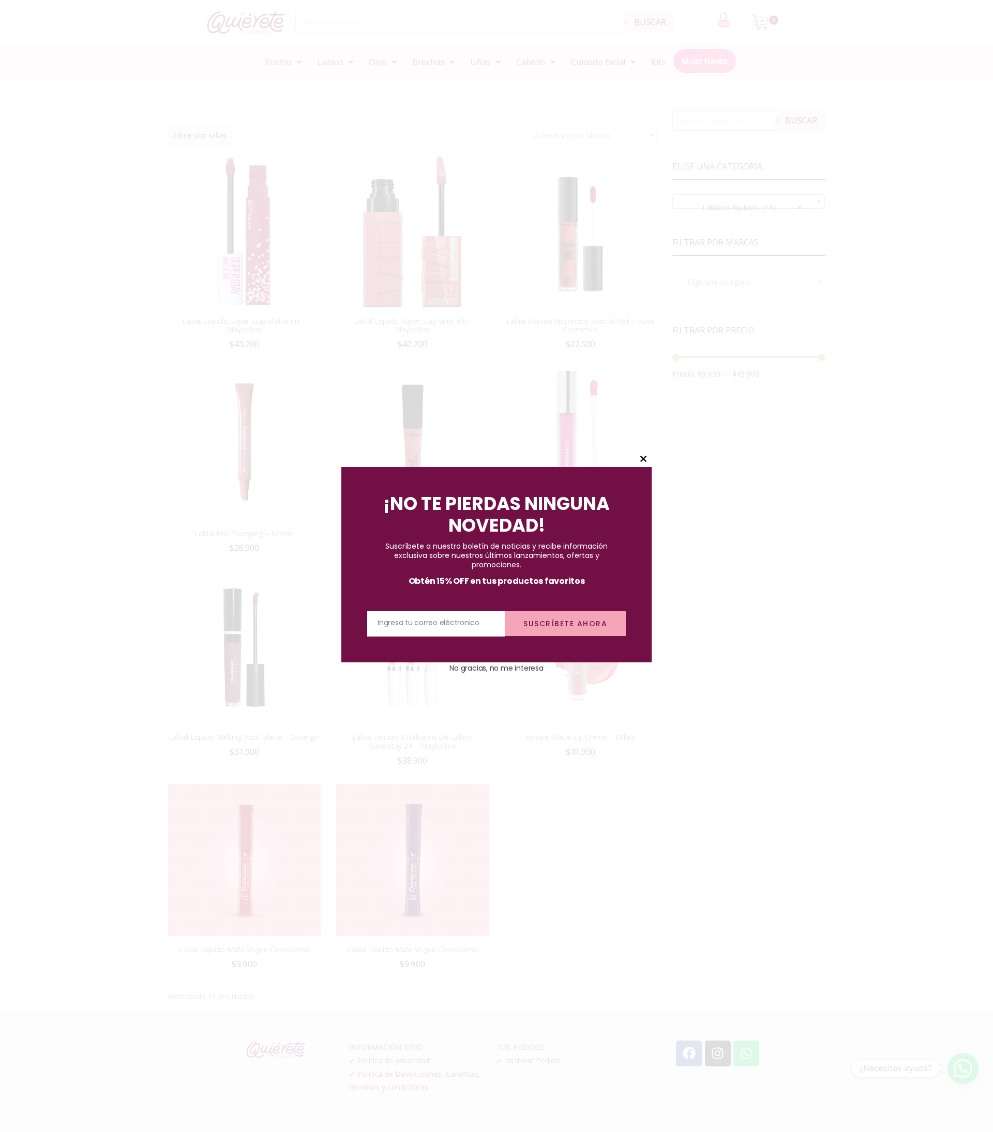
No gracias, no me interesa (496, 667)
